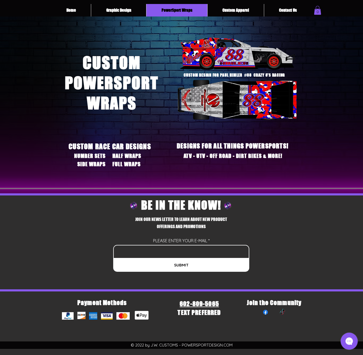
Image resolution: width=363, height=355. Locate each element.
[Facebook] (265, 312)
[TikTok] (282, 312)
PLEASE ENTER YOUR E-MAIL (180, 241)
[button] (317, 10)
